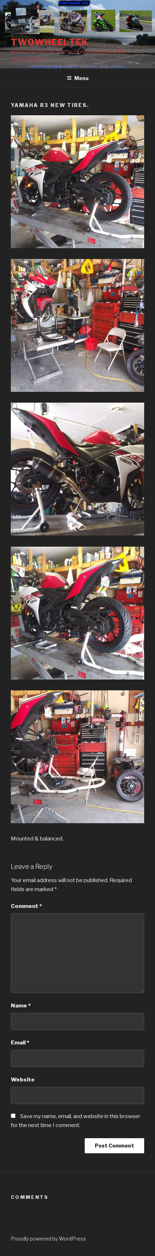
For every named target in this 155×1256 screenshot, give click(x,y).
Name (21, 1005)
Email (20, 1042)
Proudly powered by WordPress (48, 1239)
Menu (81, 78)
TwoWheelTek (50, 42)
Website (23, 1079)
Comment (26, 906)
